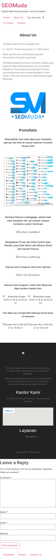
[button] (5, 180)
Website (4, 533)
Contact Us (36, 554)
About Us (18, 17)
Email (3, 523)
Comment (6, 478)
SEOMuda (14, 5)
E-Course (8, 23)
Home (6, 17)
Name (4, 512)
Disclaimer (8, 554)
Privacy (22, 554)
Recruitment (31, 437)
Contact (21, 23)
